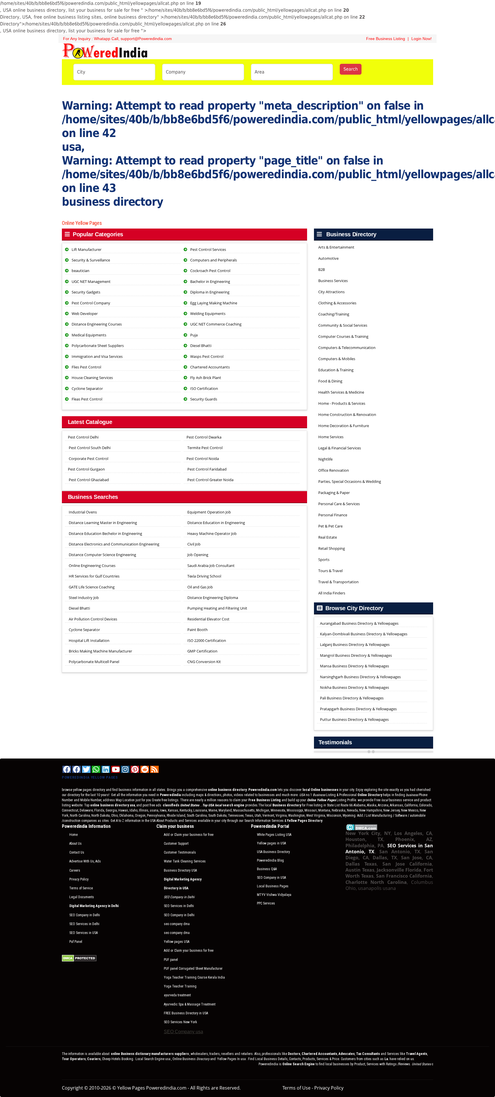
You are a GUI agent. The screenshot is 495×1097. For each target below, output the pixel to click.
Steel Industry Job (83, 597)
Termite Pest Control (205, 447)
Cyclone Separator (87, 388)
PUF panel (171, 960)
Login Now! (421, 38)
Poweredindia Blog (270, 860)
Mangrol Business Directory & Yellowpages (356, 655)
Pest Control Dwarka (203, 437)
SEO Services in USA (83, 933)
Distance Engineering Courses (97, 324)
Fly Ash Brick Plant (205, 377)
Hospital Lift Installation (88, 640)
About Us (75, 844)
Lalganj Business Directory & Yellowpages (355, 644)
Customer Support (176, 844)
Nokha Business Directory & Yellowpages (354, 687)
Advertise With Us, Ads (85, 861)
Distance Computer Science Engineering (102, 554)
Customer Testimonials (180, 852)
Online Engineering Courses (91, 565)
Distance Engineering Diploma (212, 597)
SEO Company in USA (271, 878)
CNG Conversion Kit (203, 661)
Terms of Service (81, 888)
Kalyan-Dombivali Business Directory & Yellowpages (363, 633)
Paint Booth (197, 629)
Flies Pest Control (86, 367)
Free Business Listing (385, 38)
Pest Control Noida (202, 458)
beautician (80, 270)
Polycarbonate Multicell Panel (93, 661)
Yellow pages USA (176, 942)
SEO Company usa (183, 1031)
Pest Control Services (208, 249)
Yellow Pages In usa (231, 1059)
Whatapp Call (106, 38)
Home (73, 835)
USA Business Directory (273, 852)
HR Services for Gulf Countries (93, 576)
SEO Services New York (180, 1022)
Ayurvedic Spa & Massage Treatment (189, 1004)
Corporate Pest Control (88, 458)
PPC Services (266, 903)
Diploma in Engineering (209, 292)
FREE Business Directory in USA (186, 1013)
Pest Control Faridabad (207, 469)
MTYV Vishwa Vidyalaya (274, 895)
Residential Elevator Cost (207, 619)
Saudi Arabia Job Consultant (210, 565)
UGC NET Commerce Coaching (215, 324)
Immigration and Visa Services (97, 356)
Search (350, 69)
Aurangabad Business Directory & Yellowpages (359, 623)
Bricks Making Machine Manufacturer (100, 651)
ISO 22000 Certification (206, 640)
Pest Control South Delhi (90, 447)
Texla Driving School (203, 576)
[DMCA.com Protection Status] (79, 957)
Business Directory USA (180, 870)
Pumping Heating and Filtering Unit (216, 608)
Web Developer (85, 313)
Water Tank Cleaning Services (185, 861)
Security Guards (203, 399)
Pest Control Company (91, 303)
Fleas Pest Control (87, 399)
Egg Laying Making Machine (213, 303)
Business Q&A (267, 869)
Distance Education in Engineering (215, 522)
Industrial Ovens (82, 512)
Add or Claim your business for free (188, 835)
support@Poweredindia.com (146, 38)
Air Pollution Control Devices (92, 619)
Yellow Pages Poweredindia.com (151, 1088)
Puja (194, 335)
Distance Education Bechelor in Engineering (105, 533)
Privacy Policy (79, 879)
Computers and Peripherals (213, 260)
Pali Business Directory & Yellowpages (352, 698)
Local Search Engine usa (152, 1059)
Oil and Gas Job (199, 587)
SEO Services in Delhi (84, 924)
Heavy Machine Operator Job (211, 533)
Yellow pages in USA (271, 843)
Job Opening (197, 554)
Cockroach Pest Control (210, 270)
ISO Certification (204, 388)
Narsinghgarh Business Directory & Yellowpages (360, 676)
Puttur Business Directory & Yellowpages (354, 719)
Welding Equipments (207, 313)
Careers (74, 870)
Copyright (72, 1088)
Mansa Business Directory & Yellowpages (354, 665)
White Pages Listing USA (274, 835)
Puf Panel (75, 942)
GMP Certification (201, 651)
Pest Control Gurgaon (86, 469)
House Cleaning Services (92, 377)
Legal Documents (81, 897)
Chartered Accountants (210, 367)
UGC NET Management (91, 281)
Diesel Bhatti (200, 345)
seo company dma (177, 924)
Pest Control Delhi (83, 437)
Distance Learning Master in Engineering (102, 522)
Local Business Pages (272, 886)
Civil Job (193, 544)
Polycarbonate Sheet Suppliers (98, 345)
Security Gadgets (86, 292)
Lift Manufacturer (86, 249)
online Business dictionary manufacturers (150, 1054)
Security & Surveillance (91, 260)
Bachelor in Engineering (210, 281)
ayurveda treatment (177, 995)
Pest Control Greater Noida (210, 479)
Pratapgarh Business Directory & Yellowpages (358, 708)
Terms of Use (296, 1088)
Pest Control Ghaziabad (89, 479)
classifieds (181, 805)
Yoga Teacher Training (180, 986)
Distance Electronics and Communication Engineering (113, 544)
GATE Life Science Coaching (91, 587)
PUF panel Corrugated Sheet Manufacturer (193, 969)
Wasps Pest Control (206, 356)
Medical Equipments (89, 335)
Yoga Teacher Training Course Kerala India (194, 977)
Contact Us (76, 852)
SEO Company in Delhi (84, 915)
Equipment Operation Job (208, 512)
